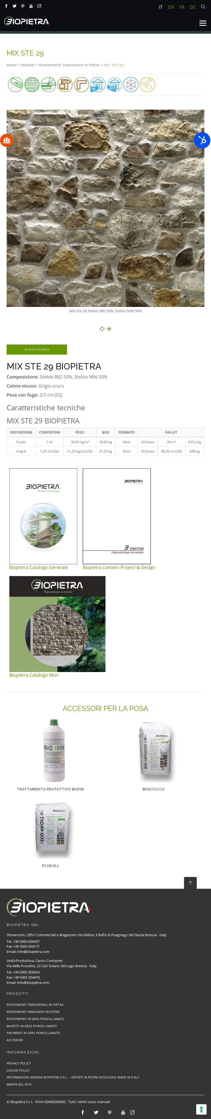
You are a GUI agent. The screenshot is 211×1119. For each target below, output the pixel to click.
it (161, 7)
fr (181, 7)
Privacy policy (19, 1063)
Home (12, 65)
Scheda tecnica (36, 349)
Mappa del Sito (19, 1084)
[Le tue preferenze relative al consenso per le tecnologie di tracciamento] (201, 1109)
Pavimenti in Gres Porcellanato (33, 1033)
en (171, 7)
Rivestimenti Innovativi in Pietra (33, 1012)
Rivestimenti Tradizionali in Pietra (69, 65)
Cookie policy (18, 1070)
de (193, 7)
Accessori (15, 1040)
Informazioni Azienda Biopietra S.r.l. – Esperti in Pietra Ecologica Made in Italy (73, 1077)
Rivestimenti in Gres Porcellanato (35, 1019)
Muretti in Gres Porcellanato (32, 1026)
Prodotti (28, 65)
